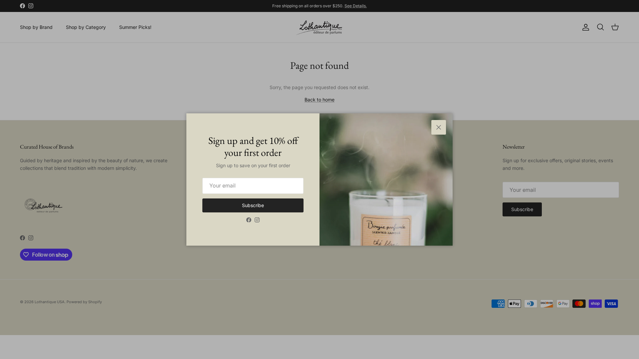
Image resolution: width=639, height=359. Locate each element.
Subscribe (253, 205)
